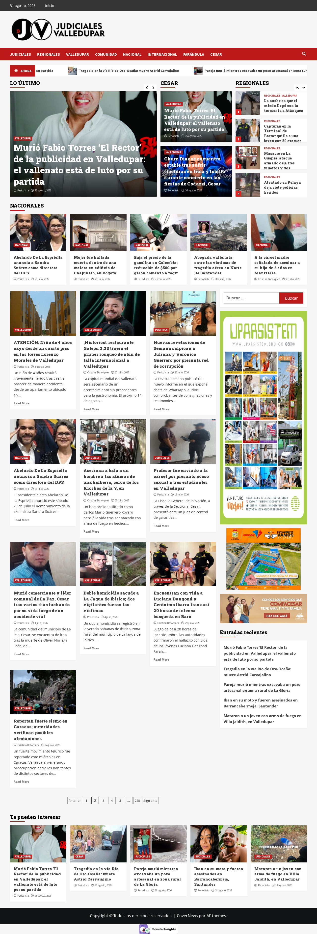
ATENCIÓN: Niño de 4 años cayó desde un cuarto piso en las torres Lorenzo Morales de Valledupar (43, 351)
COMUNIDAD (106, 54)
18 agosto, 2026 (163, 890)
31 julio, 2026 (122, 372)
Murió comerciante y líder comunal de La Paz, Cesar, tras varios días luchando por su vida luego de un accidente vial (42, 604)
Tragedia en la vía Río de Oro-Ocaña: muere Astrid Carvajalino (83, 175)
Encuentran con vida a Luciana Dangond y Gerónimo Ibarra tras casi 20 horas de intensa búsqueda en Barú (181, 604)
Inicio (49, 5)
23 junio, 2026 (102, 279)
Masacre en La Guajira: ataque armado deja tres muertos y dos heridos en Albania (281, 136)
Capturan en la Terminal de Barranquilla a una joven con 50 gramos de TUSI (282, 109)
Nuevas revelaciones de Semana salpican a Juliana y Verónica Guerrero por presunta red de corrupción (181, 354)
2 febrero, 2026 (163, 279)
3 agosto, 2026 (42, 366)
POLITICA (161, 330)
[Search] (304, 54)
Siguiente (150, 800)
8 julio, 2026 (41, 623)
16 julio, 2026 (182, 494)
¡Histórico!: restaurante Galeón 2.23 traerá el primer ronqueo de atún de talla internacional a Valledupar (111, 354)
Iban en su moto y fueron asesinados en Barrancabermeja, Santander (261, 703)
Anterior (75, 800)
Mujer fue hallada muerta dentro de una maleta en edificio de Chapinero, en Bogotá (95, 265)
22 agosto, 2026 (43, 190)
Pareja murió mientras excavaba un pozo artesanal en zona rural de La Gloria (201, 70)
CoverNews (187, 915)
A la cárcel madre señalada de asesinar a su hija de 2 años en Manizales (277, 265)
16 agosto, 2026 (193, 190)
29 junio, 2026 (192, 623)
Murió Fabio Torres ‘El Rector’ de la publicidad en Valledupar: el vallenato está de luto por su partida (194, 119)
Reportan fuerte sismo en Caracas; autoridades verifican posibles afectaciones (41, 729)
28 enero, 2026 (223, 279)
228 (137, 800)
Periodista (23, 190)
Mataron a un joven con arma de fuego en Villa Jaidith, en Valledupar (263, 718)
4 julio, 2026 (111, 617)
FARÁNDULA (193, 54)
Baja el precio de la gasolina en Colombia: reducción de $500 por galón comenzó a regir (156, 265)
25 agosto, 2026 (193, 136)
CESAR (216, 54)
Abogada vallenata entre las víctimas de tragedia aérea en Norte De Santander (218, 265)
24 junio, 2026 (52, 745)
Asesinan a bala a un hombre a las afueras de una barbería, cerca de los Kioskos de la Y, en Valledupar (111, 482)
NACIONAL (132, 54)
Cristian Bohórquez (269, 279)
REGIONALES (48, 54)
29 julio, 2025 (293, 279)
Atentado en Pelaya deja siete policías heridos (282, 160)
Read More (21, 403)
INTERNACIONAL (162, 54)
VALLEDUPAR (77, 54)
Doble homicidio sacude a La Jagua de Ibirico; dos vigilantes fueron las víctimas (111, 601)
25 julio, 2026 (42, 279)
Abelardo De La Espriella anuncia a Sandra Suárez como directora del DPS (38, 265)
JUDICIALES (20, 54)
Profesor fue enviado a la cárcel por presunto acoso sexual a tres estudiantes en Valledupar (181, 479)
